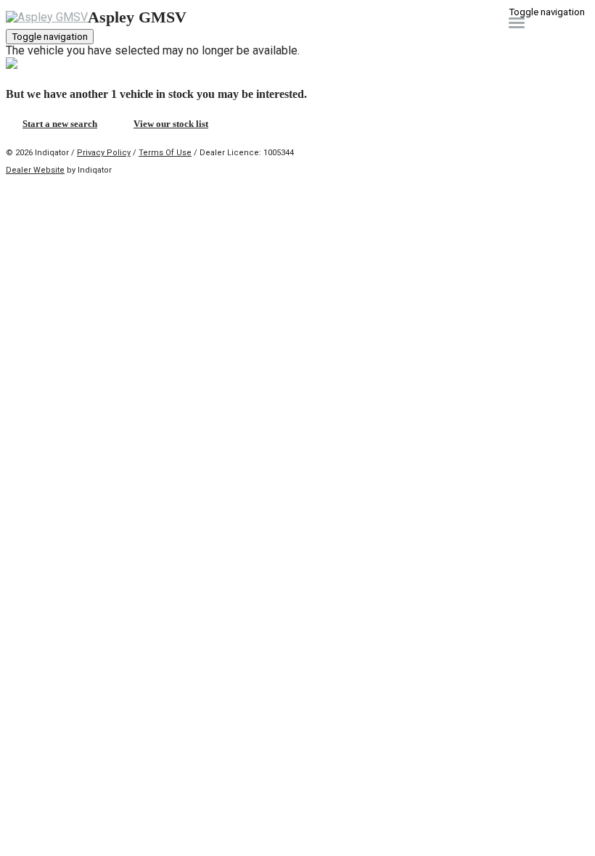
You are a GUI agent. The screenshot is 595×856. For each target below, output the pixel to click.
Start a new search (59, 123)
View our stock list (171, 123)
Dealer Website (35, 170)
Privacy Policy (104, 152)
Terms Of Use (165, 152)
